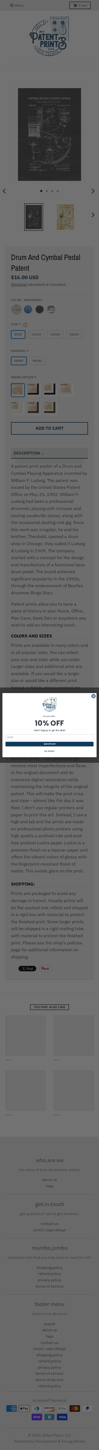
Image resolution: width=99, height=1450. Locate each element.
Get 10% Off (49, 743)
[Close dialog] (93, 696)
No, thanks (49, 751)
